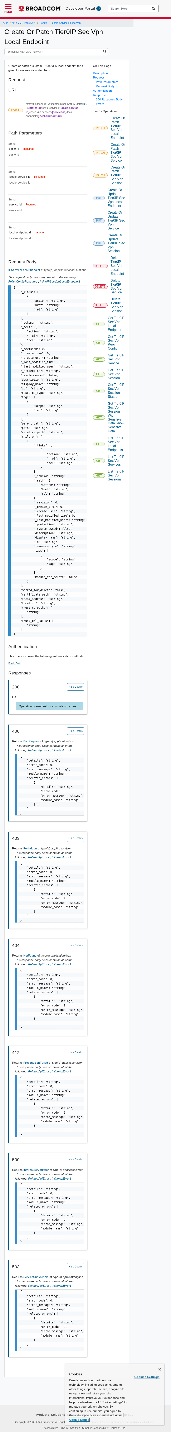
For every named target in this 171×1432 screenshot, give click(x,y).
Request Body (105, 86)
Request (98, 77)
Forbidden (30, 848)
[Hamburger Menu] (8, 6)
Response (99, 95)
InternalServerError (36, 1169)
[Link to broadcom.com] (40, 8)
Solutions (58, 1415)
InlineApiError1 (61, 750)
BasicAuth (14, 663)
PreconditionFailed (36, 1062)
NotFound (30, 955)
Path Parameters (107, 82)
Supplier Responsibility (95, 1428)
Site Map (75, 1428)
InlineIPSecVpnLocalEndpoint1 (60, 281)
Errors (100, 103)
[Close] (159, 1369)
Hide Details (76, 686)
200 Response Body (109, 99)
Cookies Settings (147, 1377)
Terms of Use (118, 1428)
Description (100, 73)
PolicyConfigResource (22, 281)
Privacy (64, 1428)
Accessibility (51, 1428)
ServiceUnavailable (36, 1277)
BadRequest (31, 741)
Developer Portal (80, 8)
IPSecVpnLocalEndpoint (24, 269)
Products (42, 1415)
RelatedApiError (40, 750)
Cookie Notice (79, 1419)
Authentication (102, 90)
